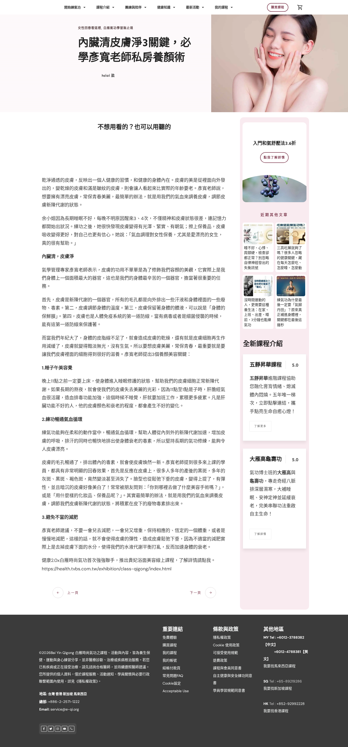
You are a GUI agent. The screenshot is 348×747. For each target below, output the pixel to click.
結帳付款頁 (171, 668)
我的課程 (170, 652)
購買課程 (170, 645)
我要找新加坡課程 (277, 688)
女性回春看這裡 (89, 28)
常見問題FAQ (173, 675)
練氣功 (49, 433)
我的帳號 (170, 660)
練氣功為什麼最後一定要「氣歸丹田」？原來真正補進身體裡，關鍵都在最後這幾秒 (289, 312)
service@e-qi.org (64, 709)
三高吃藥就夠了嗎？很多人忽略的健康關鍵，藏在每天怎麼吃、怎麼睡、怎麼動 (289, 258)
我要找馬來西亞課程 (279, 666)
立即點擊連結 (272, 403)
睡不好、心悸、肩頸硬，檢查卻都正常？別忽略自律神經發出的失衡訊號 (256, 258)
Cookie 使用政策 (226, 645)
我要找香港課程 (275, 711)
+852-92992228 (291, 703)
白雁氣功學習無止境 (118, 28)
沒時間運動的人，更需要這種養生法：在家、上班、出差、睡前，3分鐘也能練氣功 (257, 312)
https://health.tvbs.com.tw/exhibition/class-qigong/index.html (106, 569)
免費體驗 (170, 637)
